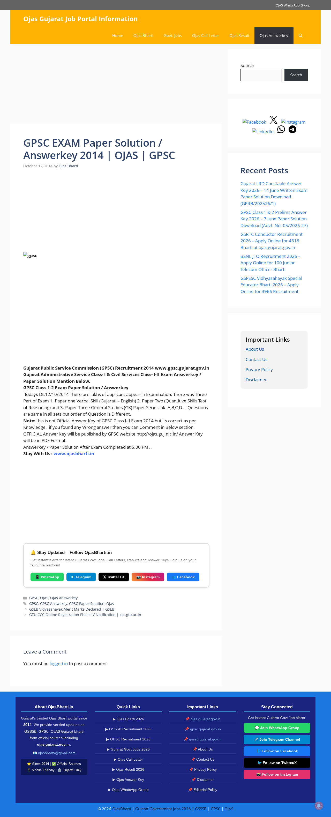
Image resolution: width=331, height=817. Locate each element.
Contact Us (256, 359)
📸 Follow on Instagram (277, 774)
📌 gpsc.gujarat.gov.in (203, 729)
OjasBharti (121, 808)
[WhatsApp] (281, 131)
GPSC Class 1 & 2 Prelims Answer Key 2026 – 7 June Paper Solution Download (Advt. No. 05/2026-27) (274, 218)
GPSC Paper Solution (86, 603)
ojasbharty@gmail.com (57, 753)
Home (117, 35)
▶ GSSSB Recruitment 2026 (128, 729)
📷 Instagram (148, 577)
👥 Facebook (183, 577)
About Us (255, 349)
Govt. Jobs (173, 35)
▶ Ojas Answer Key (128, 779)
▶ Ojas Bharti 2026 (128, 719)
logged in (59, 663)
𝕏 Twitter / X (113, 577)
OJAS (44, 597)
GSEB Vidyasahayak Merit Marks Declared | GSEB (71, 609)
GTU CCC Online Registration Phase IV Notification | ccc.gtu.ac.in (85, 614)
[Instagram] (293, 122)
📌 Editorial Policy (202, 790)
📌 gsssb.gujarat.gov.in (203, 739)
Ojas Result (239, 35)
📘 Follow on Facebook (277, 751)
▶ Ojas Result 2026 (128, 769)
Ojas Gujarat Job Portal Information (80, 18)
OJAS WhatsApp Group (293, 5)
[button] (301, 35)
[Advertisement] (116, 85)
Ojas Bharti (143, 35)
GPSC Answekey (53, 603)
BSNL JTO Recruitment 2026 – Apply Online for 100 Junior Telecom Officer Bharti (270, 262)
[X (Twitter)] (274, 122)
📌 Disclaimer (202, 779)
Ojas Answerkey (274, 35)
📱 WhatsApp (47, 577)
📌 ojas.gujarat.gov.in (202, 719)
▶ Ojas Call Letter (128, 759)
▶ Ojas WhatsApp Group (128, 790)
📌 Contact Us (202, 759)
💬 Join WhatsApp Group (277, 728)
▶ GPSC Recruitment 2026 (128, 739)
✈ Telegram (81, 577)
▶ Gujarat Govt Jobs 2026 (128, 749)
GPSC (33, 597)
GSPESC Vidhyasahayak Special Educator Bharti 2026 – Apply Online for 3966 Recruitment (271, 284)
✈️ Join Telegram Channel (277, 739)
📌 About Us (203, 749)
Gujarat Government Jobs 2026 (163, 808)
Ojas (110, 603)
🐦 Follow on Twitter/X (277, 763)
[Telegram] (292, 131)
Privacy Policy (259, 369)
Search (247, 65)
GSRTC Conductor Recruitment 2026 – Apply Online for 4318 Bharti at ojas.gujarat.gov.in (271, 240)
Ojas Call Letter (205, 35)
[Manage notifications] (319, 805)
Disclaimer (256, 380)
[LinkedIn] (263, 131)
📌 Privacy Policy (203, 769)
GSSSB (201, 808)
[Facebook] (254, 122)
